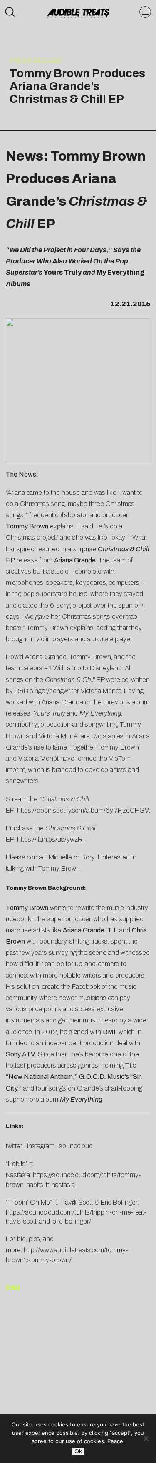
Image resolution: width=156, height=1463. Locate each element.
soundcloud (76, 1145)
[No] (145, 1438)
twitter (14, 1145)
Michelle (60, 857)
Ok (78, 1451)
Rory (88, 857)
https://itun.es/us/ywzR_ (51, 839)
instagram (40, 1145)
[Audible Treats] (78, 12)
